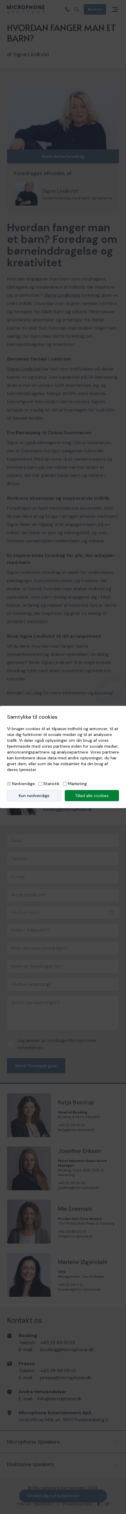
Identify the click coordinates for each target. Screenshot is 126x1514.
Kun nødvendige (34, 795)
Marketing (77, 783)
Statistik (51, 783)
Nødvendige (23, 783)
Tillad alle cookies (92, 795)
